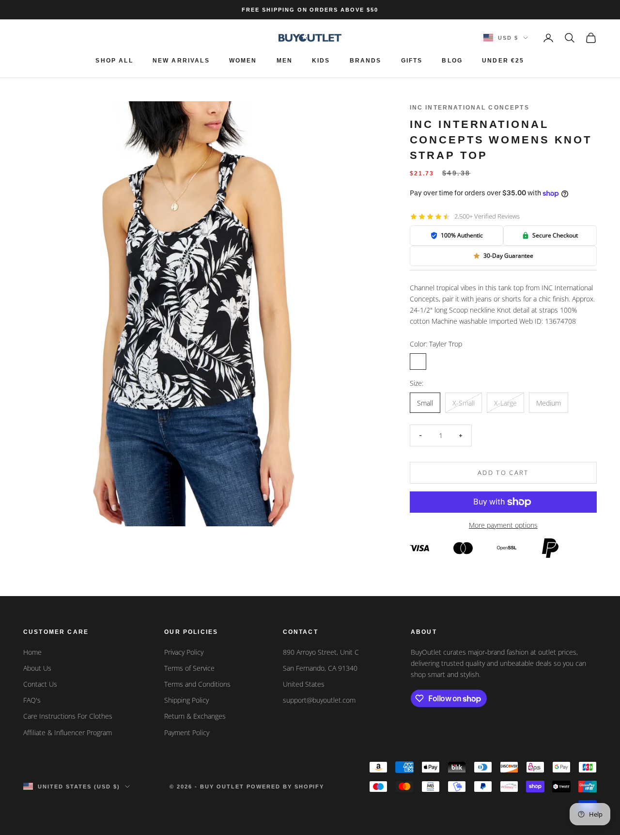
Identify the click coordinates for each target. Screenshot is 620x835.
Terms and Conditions (197, 684)
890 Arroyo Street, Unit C (321, 652)
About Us (37, 668)
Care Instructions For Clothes (67, 716)
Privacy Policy (183, 652)
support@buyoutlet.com (319, 700)
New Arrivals (181, 60)
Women (243, 60)
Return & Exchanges (195, 716)
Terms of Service (189, 668)
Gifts (412, 60)
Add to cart (503, 472)
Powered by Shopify (286, 786)
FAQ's (32, 700)
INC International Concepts (469, 107)
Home (32, 652)
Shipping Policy (186, 700)
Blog (452, 60)
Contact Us (40, 684)
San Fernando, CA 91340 (320, 668)
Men (285, 60)
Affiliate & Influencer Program (67, 732)
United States (304, 684)
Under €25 (503, 60)
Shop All (114, 60)
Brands (366, 60)
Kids (321, 60)
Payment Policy (186, 732)
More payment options (503, 525)
